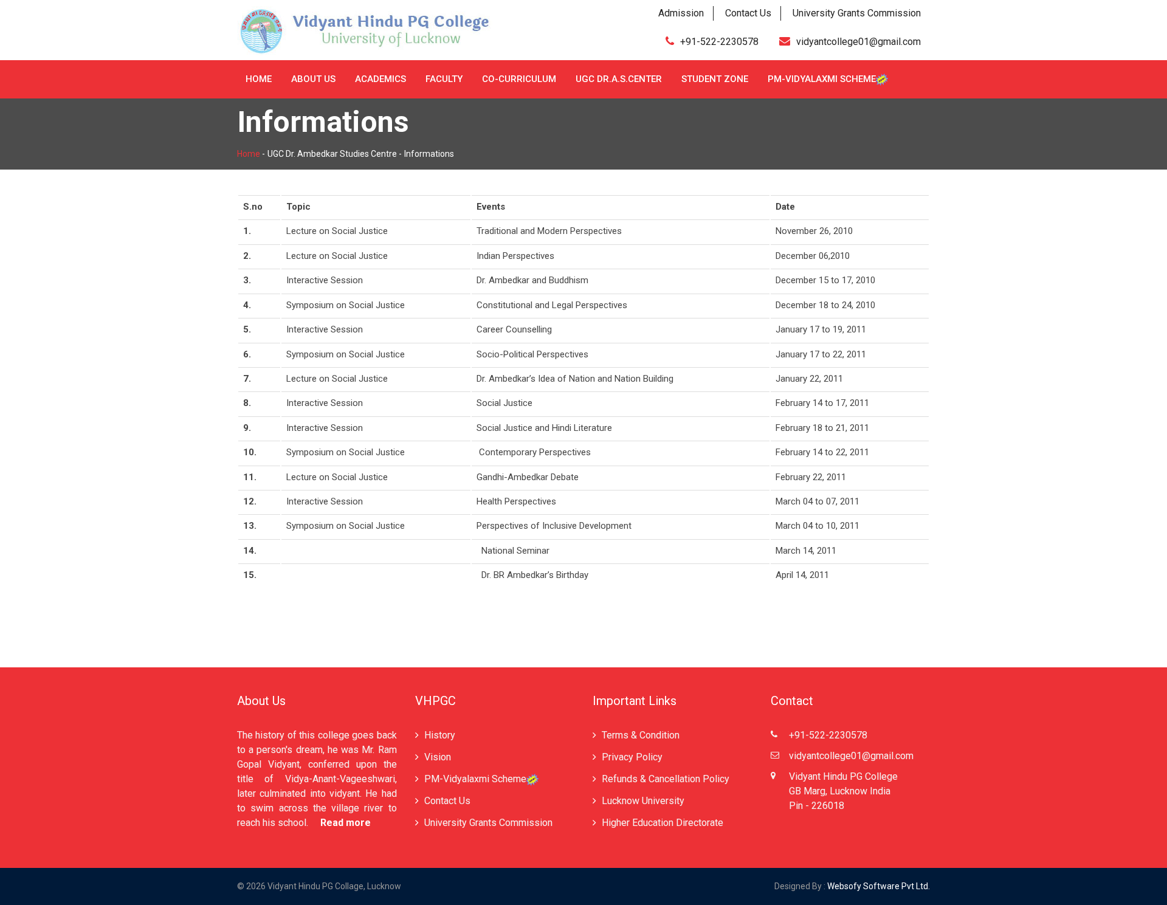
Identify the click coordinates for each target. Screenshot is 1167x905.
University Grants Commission (857, 13)
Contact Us (748, 13)
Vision (437, 757)
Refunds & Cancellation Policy (665, 779)
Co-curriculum (519, 79)
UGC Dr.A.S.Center (619, 79)
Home (259, 79)
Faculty (444, 79)
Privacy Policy (632, 757)
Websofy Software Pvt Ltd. (878, 886)
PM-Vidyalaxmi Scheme (822, 79)
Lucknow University (643, 801)
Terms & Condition (641, 735)
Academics (380, 79)
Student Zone (714, 79)
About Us (313, 79)
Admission (681, 13)
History (439, 735)
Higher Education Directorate (662, 822)
